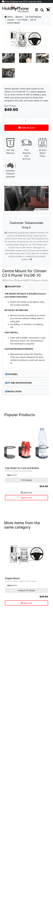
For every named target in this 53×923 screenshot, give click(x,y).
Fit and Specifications (19, 383)
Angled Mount (12, 578)
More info (27, 492)
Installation (14, 391)
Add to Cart (28, 127)
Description (14, 286)
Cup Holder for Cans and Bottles (22, 468)
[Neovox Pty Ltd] (15, 8)
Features (12, 374)
